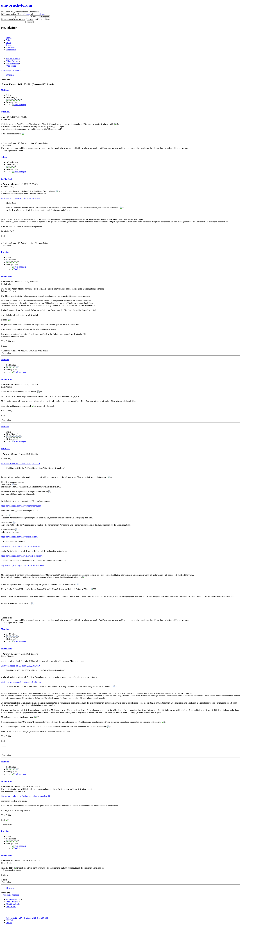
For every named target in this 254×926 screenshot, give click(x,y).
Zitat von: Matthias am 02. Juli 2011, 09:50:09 (20, 198)
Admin (4, 157)
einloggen (26, 14)
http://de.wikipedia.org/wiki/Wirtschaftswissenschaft (22, 565)
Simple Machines (40, 918)
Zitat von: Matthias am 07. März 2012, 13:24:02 (21, 682)
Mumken (5, 359)
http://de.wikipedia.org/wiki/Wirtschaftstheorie (20, 546)
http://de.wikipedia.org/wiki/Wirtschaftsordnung (21, 506)
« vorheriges (6, 70)
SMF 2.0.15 (11, 918)
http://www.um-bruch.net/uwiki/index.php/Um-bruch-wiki (25, 796)
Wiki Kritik (5, 112)
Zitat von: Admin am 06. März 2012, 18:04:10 (20, 463)
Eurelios (4, 252)
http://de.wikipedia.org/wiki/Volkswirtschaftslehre (21, 556)
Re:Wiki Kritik (6, 179)
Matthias (5, 90)
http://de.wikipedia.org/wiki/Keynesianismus (19, 537)
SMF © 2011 (25, 918)
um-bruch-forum (16, 5)
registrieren (39, 14)
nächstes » (16, 70)
